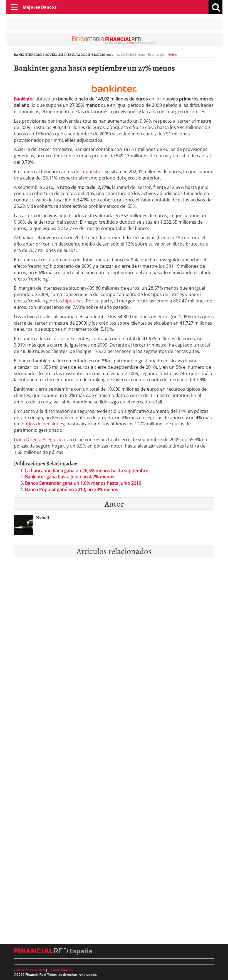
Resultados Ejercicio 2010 (89, 54)
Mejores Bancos (39, 7)
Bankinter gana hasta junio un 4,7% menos (69, 477)
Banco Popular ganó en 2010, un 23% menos (71, 489)
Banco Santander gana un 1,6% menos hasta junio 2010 (83, 483)
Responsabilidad (61, 970)
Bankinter (23, 54)
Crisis (38, 54)
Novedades (54, 54)
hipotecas (73, 301)
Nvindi (172, 54)
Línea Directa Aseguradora (42, 439)
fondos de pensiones (42, 424)
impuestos (91, 171)
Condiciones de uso (29, 970)
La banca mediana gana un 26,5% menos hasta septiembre (86, 471)
